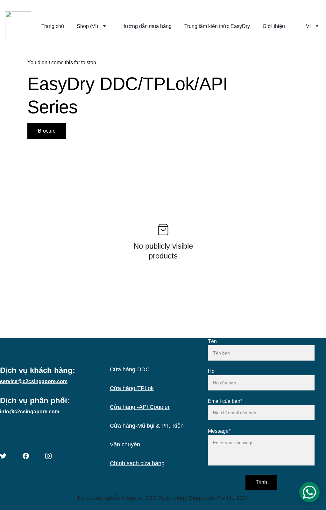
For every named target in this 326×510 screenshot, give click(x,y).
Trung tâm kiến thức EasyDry (217, 26)
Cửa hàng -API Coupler (140, 407)
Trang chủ (52, 26)
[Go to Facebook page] (26, 456)
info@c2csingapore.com (29, 411)
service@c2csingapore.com (33, 381)
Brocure (47, 131)
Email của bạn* (225, 401)
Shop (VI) (87, 26)
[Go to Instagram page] (48, 456)
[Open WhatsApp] (309, 492)
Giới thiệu (274, 26)
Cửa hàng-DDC (130, 369)
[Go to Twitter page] (3, 456)
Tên (212, 341)
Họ (211, 371)
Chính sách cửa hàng (137, 463)
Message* (219, 431)
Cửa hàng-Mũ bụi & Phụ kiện (147, 426)
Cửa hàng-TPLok (132, 388)
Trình (261, 482)
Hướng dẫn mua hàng (146, 26)
